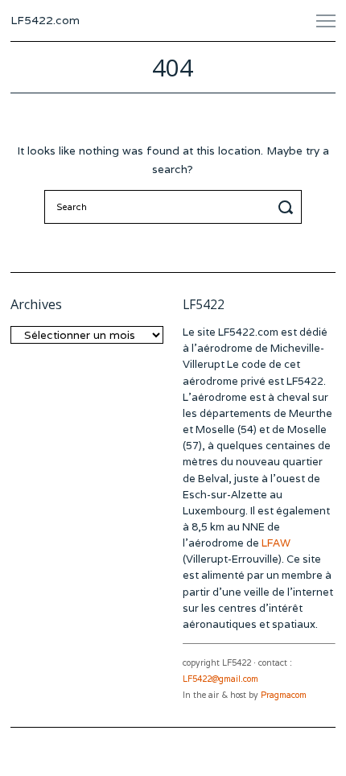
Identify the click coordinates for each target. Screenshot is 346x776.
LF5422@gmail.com (220, 679)
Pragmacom (284, 695)
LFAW (276, 543)
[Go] (288, 207)
